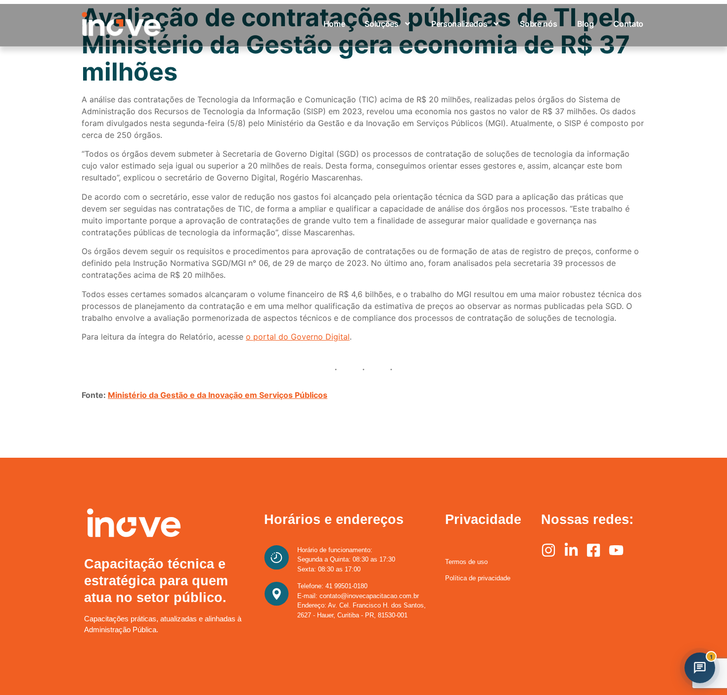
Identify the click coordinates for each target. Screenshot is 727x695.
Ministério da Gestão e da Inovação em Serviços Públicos (217, 395)
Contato (628, 24)
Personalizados (459, 24)
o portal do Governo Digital (298, 337)
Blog (585, 24)
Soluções (381, 24)
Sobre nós (538, 24)
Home (334, 24)
